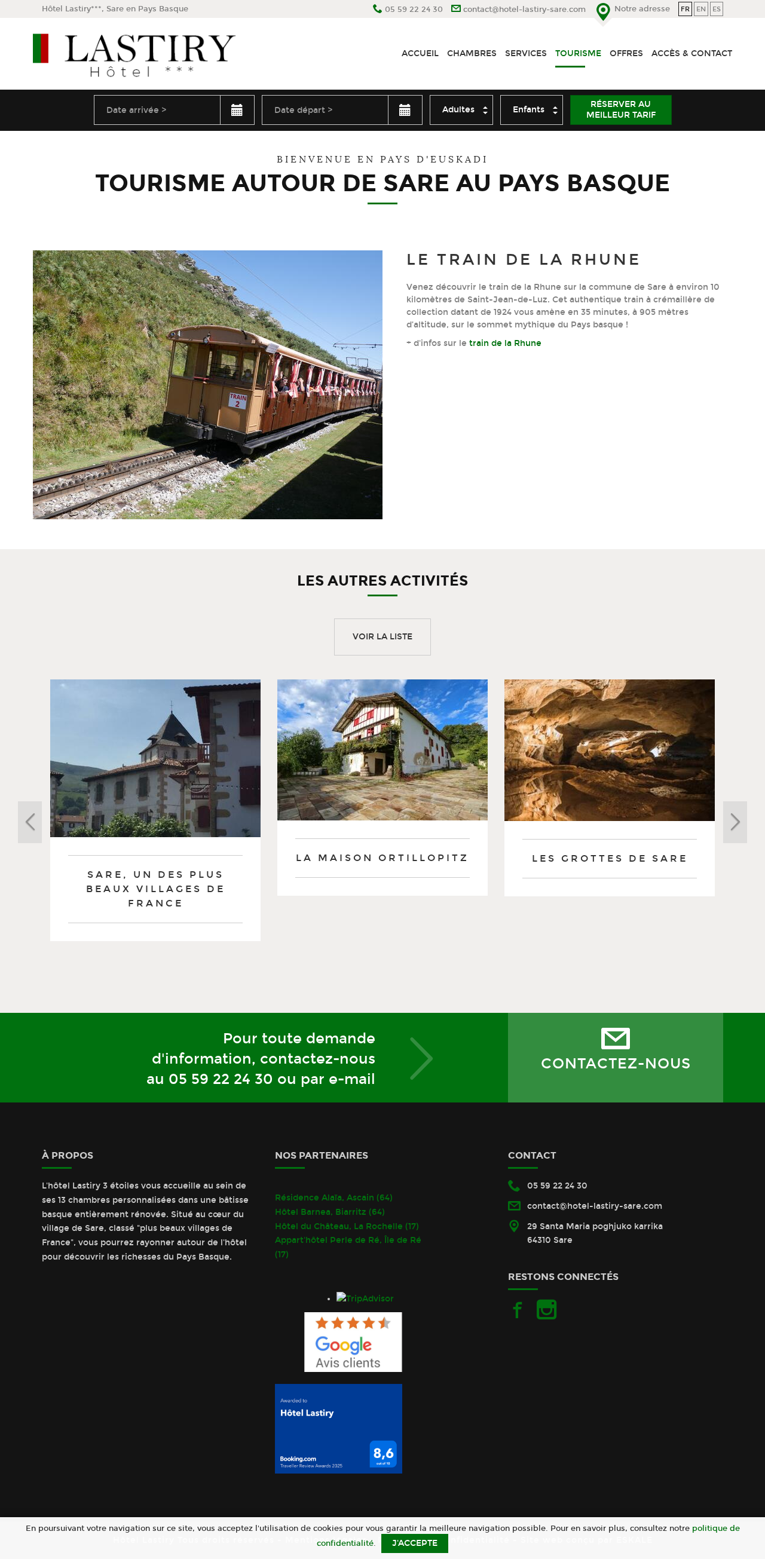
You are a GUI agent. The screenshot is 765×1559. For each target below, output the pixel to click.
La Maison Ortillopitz (382, 857)
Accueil (420, 53)
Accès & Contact (691, 53)
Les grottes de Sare (610, 858)
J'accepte (414, 1543)
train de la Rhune (504, 343)
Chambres (472, 53)
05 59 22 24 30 (221, 1079)
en (701, 9)
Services (526, 53)
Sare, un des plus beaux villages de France (155, 889)
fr (685, 9)
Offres (626, 53)
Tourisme (578, 53)
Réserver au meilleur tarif (621, 109)
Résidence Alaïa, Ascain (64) (334, 1198)
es (716, 9)
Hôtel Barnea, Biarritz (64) (330, 1212)
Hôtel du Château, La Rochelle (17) (347, 1226)
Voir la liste (382, 637)
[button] (93, 822)
